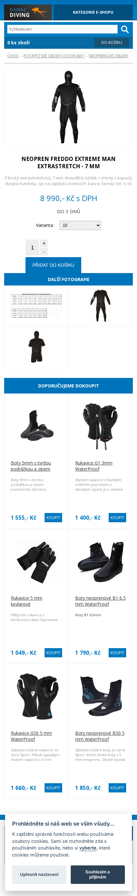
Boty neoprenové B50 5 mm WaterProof (100, 736)
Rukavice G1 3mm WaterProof (93, 466)
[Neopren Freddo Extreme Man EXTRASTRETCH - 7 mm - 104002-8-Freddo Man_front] (101, 306)
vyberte (88, 847)
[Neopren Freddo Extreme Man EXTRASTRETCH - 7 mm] (68, 107)
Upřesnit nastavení (39, 874)
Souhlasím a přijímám (97, 874)
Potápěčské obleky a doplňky (54, 56)
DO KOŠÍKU (111, 42)
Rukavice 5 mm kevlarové (26, 601)
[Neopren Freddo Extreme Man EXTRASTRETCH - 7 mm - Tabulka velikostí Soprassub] (36, 306)
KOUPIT (53, 517)
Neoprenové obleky (108, 56)
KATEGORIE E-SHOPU (93, 12)
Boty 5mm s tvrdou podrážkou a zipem (31, 466)
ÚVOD (12, 56)
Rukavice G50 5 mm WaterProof (31, 736)
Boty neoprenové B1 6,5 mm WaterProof (100, 601)
